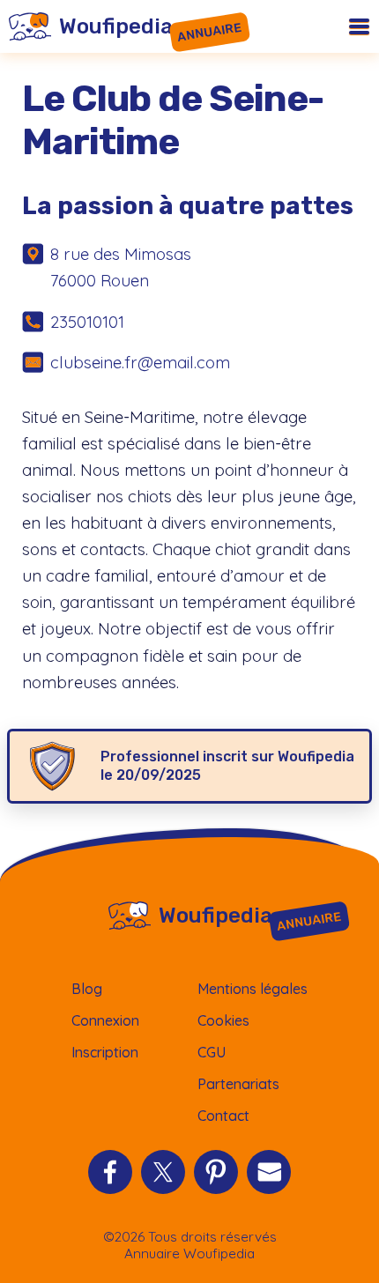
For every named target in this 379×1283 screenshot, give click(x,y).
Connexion (105, 1020)
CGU (211, 1052)
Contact (223, 1115)
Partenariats (238, 1084)
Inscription (104, 1052)
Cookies (223, 1020)
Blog (86, 988)
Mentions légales (252, 988)
